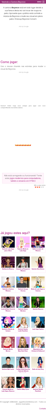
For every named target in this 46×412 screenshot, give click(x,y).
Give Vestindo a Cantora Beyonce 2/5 (37, 187)
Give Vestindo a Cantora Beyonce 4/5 (41, 187)
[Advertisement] (23, 41)
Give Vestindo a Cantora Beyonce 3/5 (39, 187)
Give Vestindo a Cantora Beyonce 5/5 (43, 187)
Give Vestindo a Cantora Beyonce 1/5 (36, 187)
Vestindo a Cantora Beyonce (13, 1)
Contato (42, 408)
